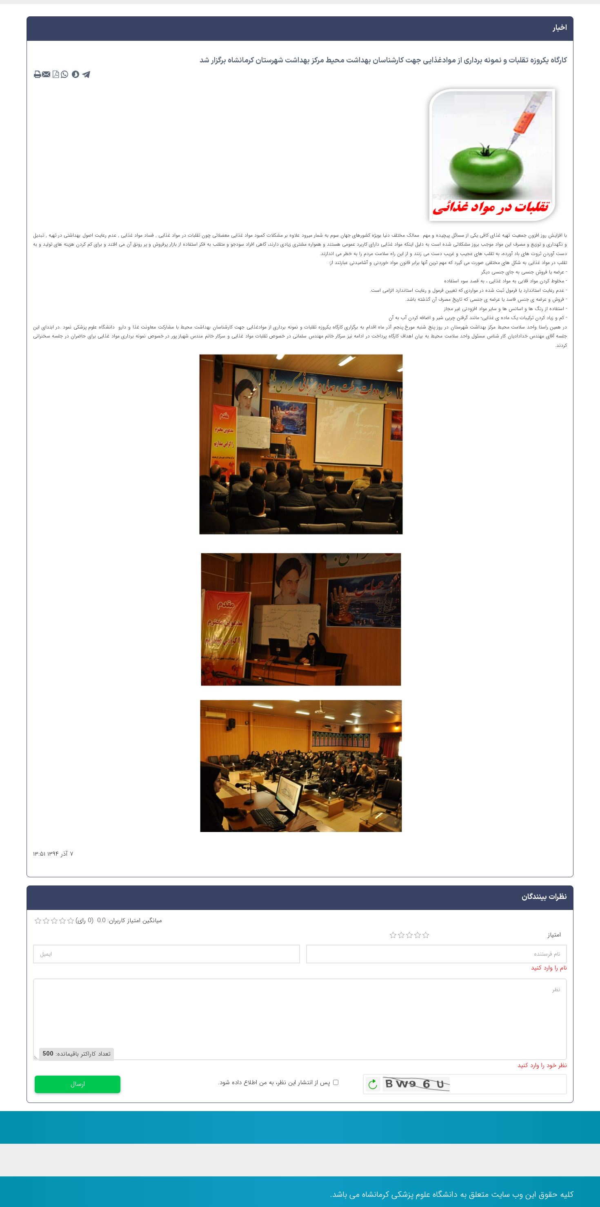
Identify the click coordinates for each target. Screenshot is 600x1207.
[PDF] (55, 74)
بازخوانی (373, 1082)
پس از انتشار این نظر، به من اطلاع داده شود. (274, 1082)
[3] (409, 935)
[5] (425, 935)
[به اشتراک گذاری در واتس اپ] (64, 74)
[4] (417, 935)
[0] (38, 921)
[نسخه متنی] (37, 74)
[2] (401, 935)
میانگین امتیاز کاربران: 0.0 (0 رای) (119, 920)
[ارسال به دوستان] (46, 74)
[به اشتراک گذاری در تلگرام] (86, 74)
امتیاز (554, 935)
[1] (393, 935)
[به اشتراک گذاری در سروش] (75, 74)
